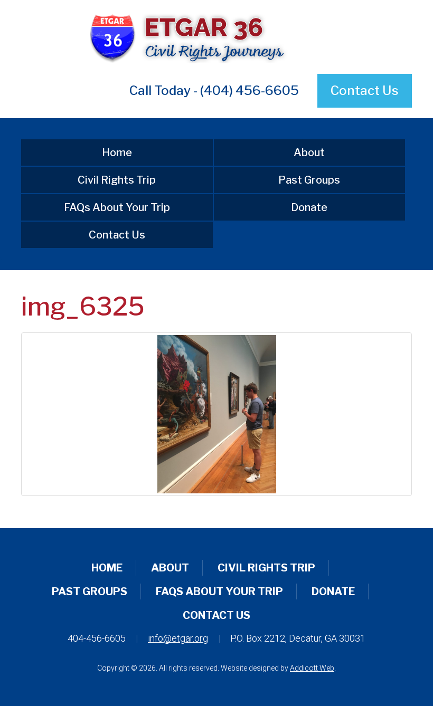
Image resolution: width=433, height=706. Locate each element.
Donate (309, 207)
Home (117, 152)
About (309, 152)
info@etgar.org (178, 638)
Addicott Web (312, 668)
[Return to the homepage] (216, 37)
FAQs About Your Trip (117, 207)
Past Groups (309, 180)
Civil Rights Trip (117, 180)
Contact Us (365, 90)
